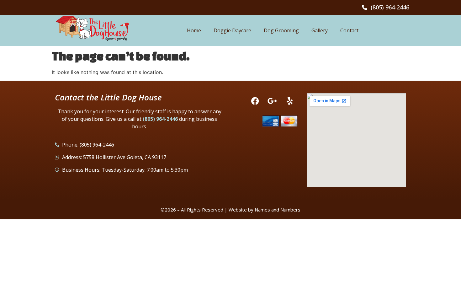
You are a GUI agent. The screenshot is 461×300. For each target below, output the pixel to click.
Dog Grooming (281, 30)
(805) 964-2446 (160, 118)
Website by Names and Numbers (264, 209)
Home (194, 30)
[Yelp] (290, 101)
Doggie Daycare (232, 30)
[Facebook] (255, 101)
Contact (349, 30)
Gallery (319, 30)
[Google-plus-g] (272, 101)
